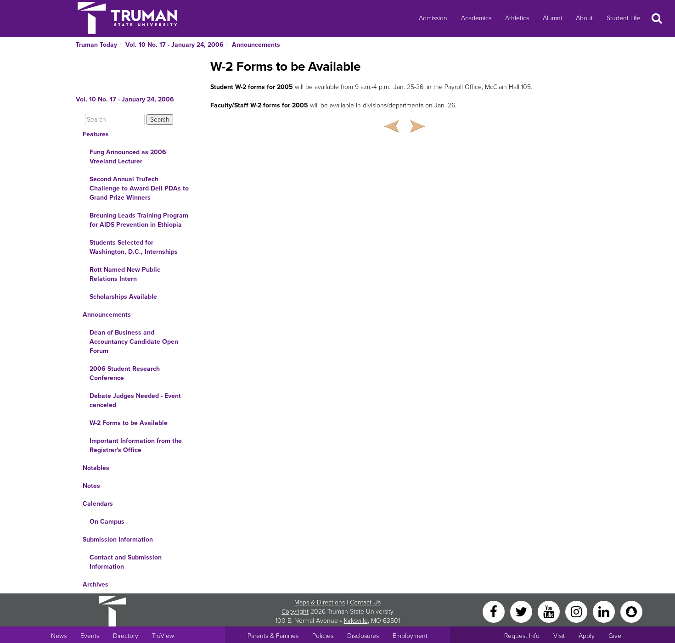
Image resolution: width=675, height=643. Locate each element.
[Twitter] (522, 611)
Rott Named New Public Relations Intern (125, 274)
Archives (95, 584)
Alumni (552, 18)
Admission (433, 18)
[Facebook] (494, 611)
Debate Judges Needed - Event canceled (135, 400)
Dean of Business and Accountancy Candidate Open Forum (134, 342)
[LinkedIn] (605, 611)
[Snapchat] (631, 611)
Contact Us (365, 602)
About (584, 18)
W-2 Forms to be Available (129, 423)
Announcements (256, 45)
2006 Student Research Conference (125, 373)
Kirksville (356, 621)
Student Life (624, 18)
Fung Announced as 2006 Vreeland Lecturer (128, 156)
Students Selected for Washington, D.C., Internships (134, 247)
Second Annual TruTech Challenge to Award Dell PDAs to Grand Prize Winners (139, 188)
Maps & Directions (319, 602)
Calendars (98, 504)
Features (96, 134)
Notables (96, 468)
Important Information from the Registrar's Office (136, 445)
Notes (91, 486)
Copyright (295, 611)
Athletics (517, 18)
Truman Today (96, 45)
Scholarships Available (123, 297)
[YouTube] (549, 611)
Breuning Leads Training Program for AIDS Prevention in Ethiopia (139, 220)
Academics (476, 18)
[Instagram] (577, 611)
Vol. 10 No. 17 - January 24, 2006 (174, 45)
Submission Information (118, 539)
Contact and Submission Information (126, 562)
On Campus (107, 522)
